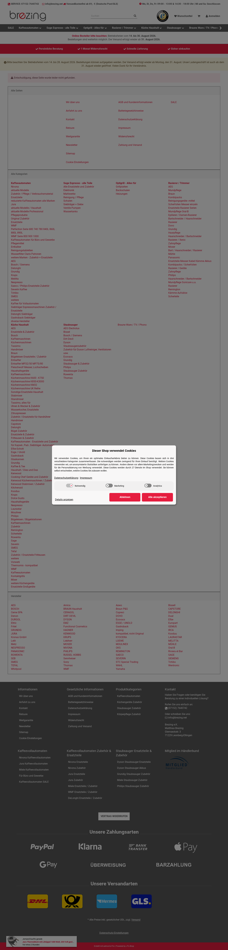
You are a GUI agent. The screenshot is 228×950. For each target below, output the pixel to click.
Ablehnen (125, 497)
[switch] (69, 485)
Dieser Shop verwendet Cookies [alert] (114, 451)
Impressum (86, 477)
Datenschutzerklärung (66, 477)
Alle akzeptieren (157, 497)
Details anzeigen (64, 499)
